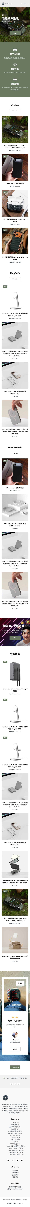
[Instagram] (15, 1084)
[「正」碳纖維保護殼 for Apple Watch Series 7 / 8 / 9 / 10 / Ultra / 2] (15, 129)
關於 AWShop (14, 1078)
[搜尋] (21, 3)
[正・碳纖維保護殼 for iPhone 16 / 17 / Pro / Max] (15, 241)
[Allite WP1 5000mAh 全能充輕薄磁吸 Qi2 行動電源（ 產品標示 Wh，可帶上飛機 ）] (15, 864)
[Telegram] (17, 1160)
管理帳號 (15, 1177)
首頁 (4, 1078)
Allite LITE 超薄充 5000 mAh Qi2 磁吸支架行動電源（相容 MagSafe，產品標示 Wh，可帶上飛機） (15, 431)
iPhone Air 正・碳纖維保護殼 (15, 183)
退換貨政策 (15, 1175)
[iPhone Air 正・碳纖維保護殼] (15, 167)
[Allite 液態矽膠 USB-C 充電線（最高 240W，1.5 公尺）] (15, 507)
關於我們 (15, 1170)
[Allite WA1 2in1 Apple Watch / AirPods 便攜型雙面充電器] (15, 940)
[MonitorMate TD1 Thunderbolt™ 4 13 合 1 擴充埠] (15, 673)
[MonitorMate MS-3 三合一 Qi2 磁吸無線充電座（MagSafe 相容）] (15, 748)
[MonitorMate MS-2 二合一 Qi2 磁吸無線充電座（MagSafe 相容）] (15, 297)
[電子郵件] (18, 1084)
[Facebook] (11, 1084)
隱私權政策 (15, 1173)
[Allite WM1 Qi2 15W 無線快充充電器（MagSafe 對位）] (15, 375)
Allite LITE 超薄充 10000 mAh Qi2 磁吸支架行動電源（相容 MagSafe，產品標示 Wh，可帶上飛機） (15, 353)
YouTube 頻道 (23, 1078)
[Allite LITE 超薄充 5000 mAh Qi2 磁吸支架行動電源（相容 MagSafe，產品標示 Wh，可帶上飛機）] (15, 413)
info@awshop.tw (18, 1189)
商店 (8, 1078)
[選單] (27, 3)
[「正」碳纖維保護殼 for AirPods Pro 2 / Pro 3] (15, 203)
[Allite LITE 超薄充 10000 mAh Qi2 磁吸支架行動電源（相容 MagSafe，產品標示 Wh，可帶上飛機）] (15, 335)
